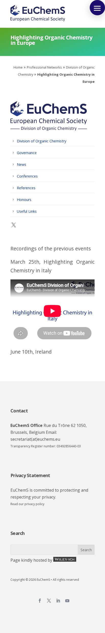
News (21, 164)
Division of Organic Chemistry (41, 141)
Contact (19, 411)
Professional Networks (44, 67)
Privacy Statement (30, 475)
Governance (27, 152)
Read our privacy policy (27, 504)
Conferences (27, 176)
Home (18, 67)
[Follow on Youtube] (67, 601)
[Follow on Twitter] (49, 601)
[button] (97, 7)
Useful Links (27, 211)
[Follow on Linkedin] (58, 601)
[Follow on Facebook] (40, 601)
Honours (24, 199)
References (26, 187)
